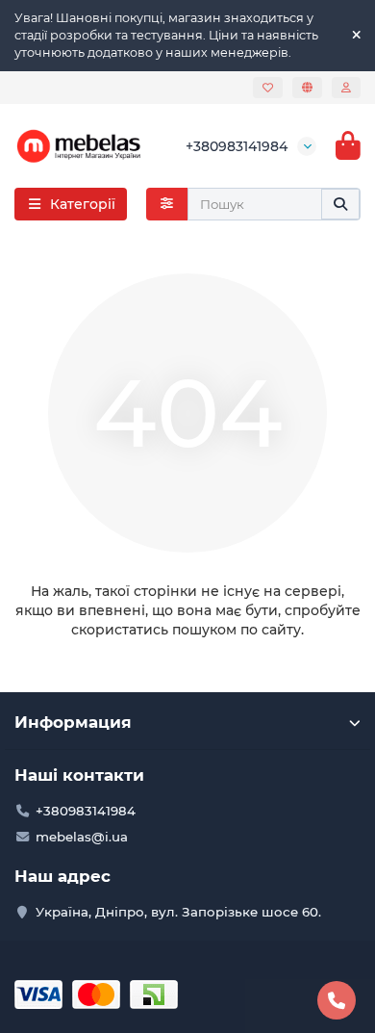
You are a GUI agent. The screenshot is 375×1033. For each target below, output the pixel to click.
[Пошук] (340, 204)
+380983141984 (237, 146)
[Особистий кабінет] (346, 87)
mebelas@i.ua (82, 836)
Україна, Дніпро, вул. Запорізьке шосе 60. (178, 911)
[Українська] (307, 87)
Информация (73, 722)
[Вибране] (268, 87)
